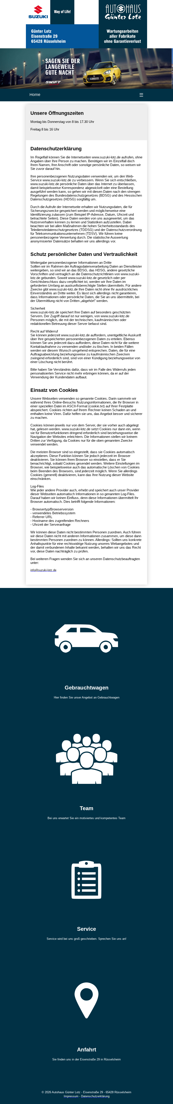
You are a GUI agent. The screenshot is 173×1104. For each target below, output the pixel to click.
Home (35, 94)
